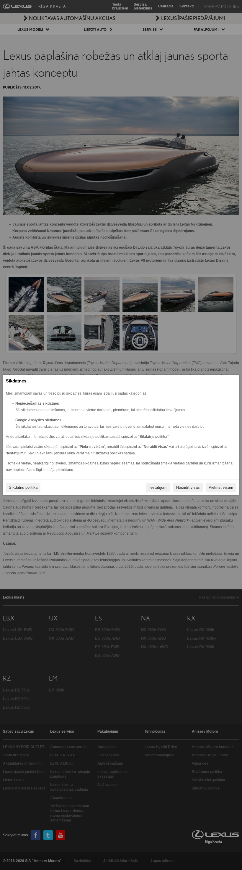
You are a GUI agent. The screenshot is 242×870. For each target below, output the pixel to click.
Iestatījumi (158, 487)
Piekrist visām (221, 487)
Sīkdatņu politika (23, 487)
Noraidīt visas (188, 487)
